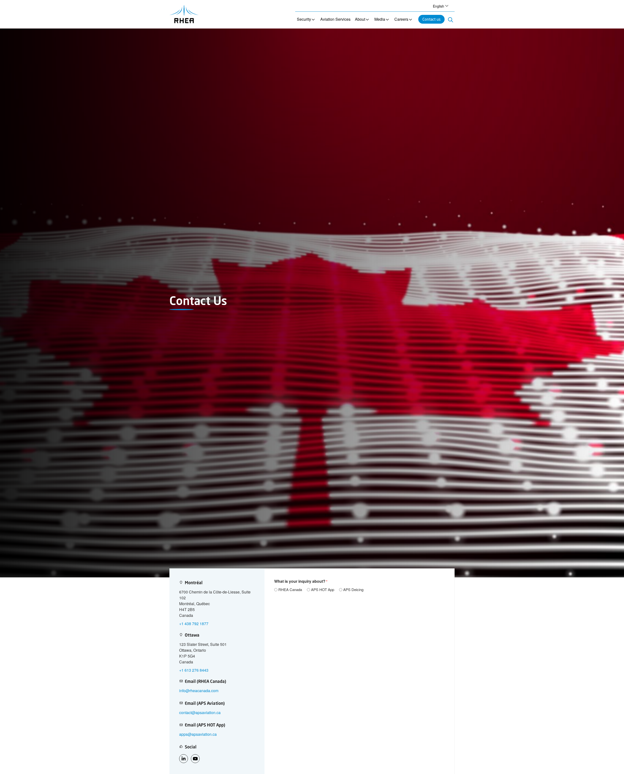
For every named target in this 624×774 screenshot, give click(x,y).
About (360, 19)
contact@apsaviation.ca (200, 712)
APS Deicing (353, 589)
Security (304, 19)
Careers (401, 19)
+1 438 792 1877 (193, 623)
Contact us (431, 19)
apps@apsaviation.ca (198, 734)
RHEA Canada (290, 589)
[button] (440, 5)
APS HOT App (322, 589)
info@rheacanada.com (198, 690)
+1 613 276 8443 (193, 670)
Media (379, 19)
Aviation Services (335, 19)
